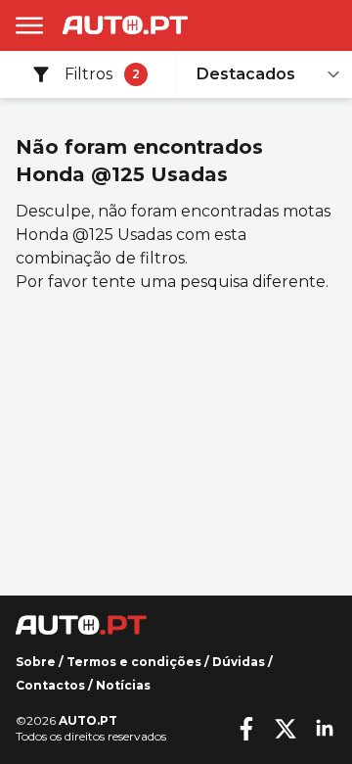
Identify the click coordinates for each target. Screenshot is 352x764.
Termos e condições (133, 661)
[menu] (29, 25)
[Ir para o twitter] (285, 728)
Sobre (36, 661)
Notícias (123, 685)
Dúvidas (238, 661)
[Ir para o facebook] (246, 728)
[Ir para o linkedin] (324, 728)
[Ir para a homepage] (125, 25)
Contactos (50, 685)
